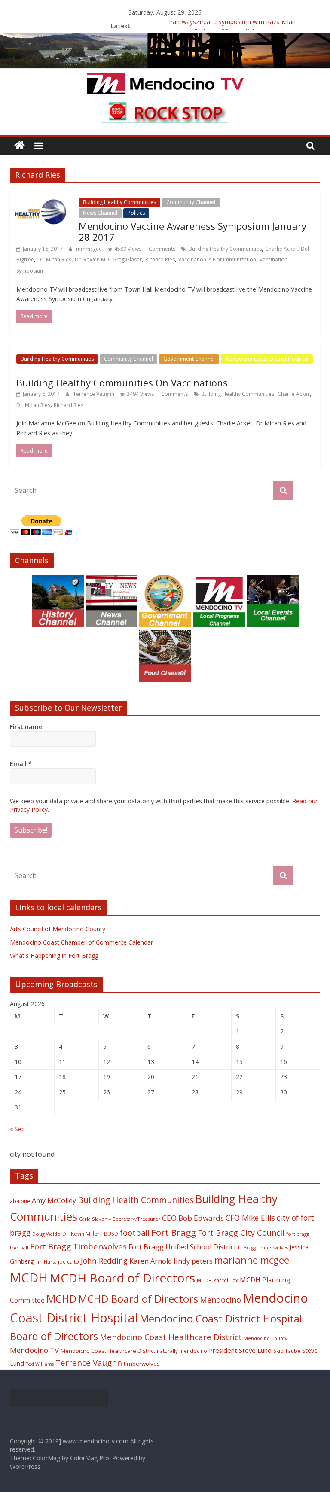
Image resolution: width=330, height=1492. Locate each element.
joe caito (68, 1261)
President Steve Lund (240, 1350)
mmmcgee (89, 248)
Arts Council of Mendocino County (57, 929)
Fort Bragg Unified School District (182, 1247)
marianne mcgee (251, 1260)
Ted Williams (40, 1364)
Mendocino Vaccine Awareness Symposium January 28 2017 (192, 231)
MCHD (61, 1298)
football (135, 1232)
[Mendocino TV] (165, 38)
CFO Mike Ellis (250, 1217)
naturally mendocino (182, 1350)
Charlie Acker (281, 248)
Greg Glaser (127, 259)
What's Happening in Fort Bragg (54, 955)
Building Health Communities (135, 1200)
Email (21, 764)
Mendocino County (265, 1338)
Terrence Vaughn (94, 394)
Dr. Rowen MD (92, 259)
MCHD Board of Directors (138, 1298)
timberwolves (142, 1363)
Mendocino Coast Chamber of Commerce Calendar (81, 942)
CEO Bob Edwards (193, 1218)
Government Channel (189, 358)
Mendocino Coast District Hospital (267, 358)
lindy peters (193, 1261)
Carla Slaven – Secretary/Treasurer (119, 1218)
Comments (161, 248)
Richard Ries (160, 259)
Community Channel (190, 202)
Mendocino (220, 1299)
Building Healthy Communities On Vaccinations (122, 382)
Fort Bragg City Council (241, 1233)
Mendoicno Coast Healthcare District (108, 1351)
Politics (136, 212)
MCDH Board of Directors (122, 1278)
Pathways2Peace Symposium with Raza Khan (232, 26)
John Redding (104, 1260)
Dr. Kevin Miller (81, 1233)
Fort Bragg (173, 1232)
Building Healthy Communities (119, 202)
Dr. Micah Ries (54, 259)
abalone (20, 1200)
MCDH (29, 1277)
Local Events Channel (251, 202)
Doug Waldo (46, 1234)
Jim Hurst (45, 1261)
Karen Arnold (150, 1261)
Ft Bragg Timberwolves (263, 1248)
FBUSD (109, 1233)
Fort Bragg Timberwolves (78, 1246)
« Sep (17, 1129)
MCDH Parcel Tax (217, 1280)
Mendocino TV (34, 1350)
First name (26, 727)
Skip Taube (286, 1350)
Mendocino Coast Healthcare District (171, 1336)
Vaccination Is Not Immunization (217, 259)
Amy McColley (54, 1200)
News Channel (100, 212)
